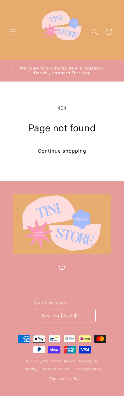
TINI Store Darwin (58, 361)
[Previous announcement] (12, 70)
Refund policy (56, 369)
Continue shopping (62, 151)
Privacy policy (88, 369)
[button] (13, 32)
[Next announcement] (112, 70)
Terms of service (65, 378)
